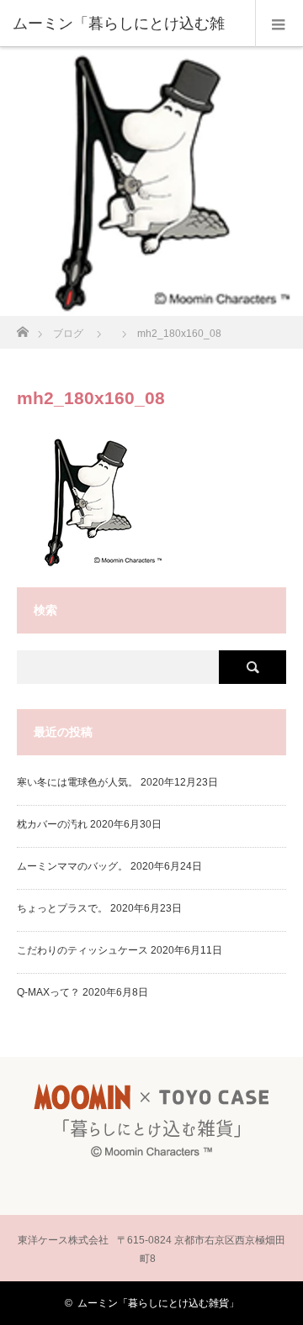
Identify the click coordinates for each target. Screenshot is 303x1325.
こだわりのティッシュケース (82, 950)
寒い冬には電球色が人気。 (77, 782)
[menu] (279, 23)
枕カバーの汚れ (52, 824)
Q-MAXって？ (48, 992)
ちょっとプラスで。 (62, 908)
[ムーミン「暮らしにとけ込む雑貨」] (151, 1160)
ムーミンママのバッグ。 (72, 866)
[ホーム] (22, 327)
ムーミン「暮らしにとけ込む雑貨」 (158, 1303)
